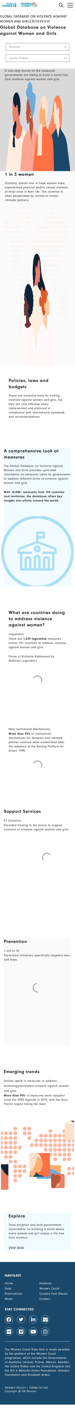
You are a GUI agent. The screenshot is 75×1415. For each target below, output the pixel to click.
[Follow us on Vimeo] (21, 1331)
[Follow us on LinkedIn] (33, 1319)
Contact (44, 1299)
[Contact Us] (45, 1319)
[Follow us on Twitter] (21, 1319)
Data (8, 1288)
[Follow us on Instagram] (45, 1331)
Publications (13, 1293)
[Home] (20, 5)
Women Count (49, 1288)
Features (45, 1283)
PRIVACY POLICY (15, 1387)
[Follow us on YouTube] (33, 1331)
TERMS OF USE (38, 1387)
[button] (37, 47)
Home (9, 1283)
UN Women (29, 1391)
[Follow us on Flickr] (9, 1331)
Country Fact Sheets (53, 1293)
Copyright (11, 1391)
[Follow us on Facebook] (9, 1319)
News (9, 1299)
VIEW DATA (16, 1248)
